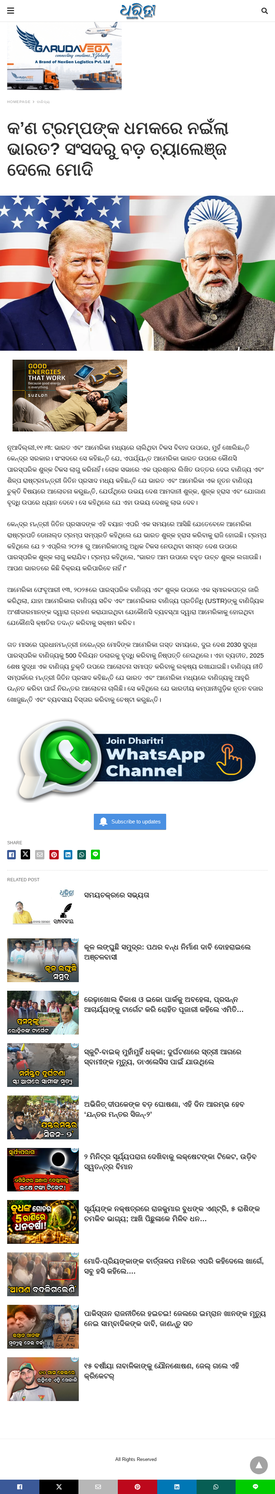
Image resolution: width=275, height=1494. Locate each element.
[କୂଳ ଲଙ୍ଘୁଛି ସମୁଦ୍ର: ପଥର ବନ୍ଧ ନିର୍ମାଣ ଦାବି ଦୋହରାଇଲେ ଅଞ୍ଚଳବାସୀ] (43, 960)
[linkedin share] (68, 854)
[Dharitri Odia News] (138, 10)
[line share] (95, 854)
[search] (264, 11)
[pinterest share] (54, 854)
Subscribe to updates (136, 821)
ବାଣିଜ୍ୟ (43, 102)
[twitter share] (25, 854)
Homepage (19, 102)
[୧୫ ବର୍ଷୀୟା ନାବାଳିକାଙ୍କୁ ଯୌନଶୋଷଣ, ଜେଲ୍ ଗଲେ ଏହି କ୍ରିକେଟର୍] (43, 1379)
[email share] (39, 854)
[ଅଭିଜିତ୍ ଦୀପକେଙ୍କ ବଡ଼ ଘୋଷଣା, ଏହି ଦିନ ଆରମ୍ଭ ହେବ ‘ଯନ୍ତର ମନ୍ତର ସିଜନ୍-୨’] (43, 1117)
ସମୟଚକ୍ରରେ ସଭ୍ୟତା (116, 895)
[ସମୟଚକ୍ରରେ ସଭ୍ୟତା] (43, 908)
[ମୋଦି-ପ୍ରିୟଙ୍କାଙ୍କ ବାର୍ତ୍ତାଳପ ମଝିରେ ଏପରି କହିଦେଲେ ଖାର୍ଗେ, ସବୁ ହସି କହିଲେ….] (43, 1274)
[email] (98, 1487)
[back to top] (259, 1465)
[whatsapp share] (81, 854)
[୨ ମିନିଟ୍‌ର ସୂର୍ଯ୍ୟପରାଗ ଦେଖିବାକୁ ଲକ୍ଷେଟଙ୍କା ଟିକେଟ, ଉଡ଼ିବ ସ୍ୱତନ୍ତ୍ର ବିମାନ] (43, 1170)
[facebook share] (11, 854)
